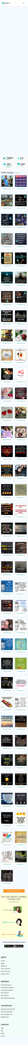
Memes (3, 1036)
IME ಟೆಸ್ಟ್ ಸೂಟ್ (5, 1017)
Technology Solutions (7, 990)
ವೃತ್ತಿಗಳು (3, 963)
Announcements (5, 971)
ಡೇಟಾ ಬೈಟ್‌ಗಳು (5, 995)
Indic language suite (6, 1014)
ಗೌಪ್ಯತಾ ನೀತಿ (4, 966)
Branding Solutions (6, 985)
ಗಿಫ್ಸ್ (2, 1030)
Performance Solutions (7, 987)
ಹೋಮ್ (3, 960)
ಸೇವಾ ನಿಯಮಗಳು (5, 968)
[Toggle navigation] (24, 3)
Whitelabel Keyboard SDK (8, 1009)
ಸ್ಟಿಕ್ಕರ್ (2, 1028)
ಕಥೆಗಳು (3, 1033)
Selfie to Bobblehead (6, 1012)
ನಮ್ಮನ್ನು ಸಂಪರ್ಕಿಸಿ (5, 974)
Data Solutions (5, 993)
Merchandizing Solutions (8, 998)
